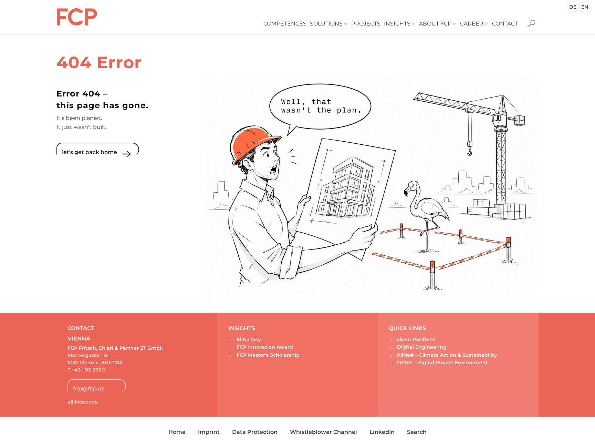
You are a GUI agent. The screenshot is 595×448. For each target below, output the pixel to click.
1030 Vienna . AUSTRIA (95, 362)
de (572, 7)
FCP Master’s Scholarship (268, 355)
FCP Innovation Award (265, 347)
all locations (82, 402)
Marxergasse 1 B (87, 355)
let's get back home (89, 152)
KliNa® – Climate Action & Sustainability (447, 355)
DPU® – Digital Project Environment (442, 362)
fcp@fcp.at (88, 388)
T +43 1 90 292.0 (86, 370)
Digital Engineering (422, 347)
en (584, 7)
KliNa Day (249, 339)
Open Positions (416, 339)
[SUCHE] (529, 19)
